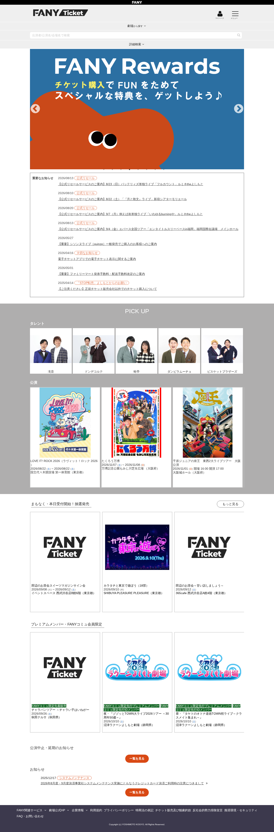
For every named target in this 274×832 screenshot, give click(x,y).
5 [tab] (142, 169)
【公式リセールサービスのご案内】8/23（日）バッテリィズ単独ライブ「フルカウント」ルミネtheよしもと (130, 184)
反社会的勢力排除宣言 (208, 810)
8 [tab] (168, 169)
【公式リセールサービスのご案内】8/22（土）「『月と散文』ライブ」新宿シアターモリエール (122, 199)
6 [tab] (151, 169)
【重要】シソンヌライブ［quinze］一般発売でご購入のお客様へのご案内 (107, 244)
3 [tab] (125, 169)
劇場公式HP (57, 810)
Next (238, 109)
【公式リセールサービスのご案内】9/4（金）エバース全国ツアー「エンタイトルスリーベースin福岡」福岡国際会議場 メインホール (148, 229)
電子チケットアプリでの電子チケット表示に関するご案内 (97, 259)
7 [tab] (159, 169)
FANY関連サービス (29, 810)
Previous (35, 109)
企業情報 (78, 810)
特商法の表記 (144, 810)
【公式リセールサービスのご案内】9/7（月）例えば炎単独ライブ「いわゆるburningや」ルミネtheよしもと (130, 214)
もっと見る (230, 504)
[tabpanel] (137, 109)
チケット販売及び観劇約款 (173, 810)
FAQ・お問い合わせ (30, 816)
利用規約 (96, 810)
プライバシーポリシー (119, 810)
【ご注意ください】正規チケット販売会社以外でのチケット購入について (107, 289)
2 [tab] (117, 169)
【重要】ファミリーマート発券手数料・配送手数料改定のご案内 (101, 274)
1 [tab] (108, 169)
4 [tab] (134, 169)
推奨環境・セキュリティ (240, 810)
